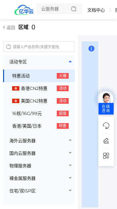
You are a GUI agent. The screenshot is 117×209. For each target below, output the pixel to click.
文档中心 (96, 10)
